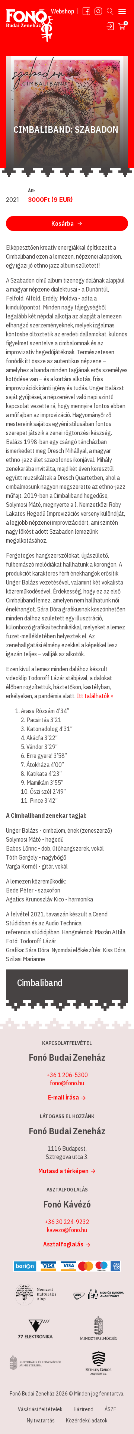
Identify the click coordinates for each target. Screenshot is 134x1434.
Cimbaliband (40, 982)
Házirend (83, 1409)
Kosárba (62, 223)
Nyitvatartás (41, 1420)
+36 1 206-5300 (67, 1075)
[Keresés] (110, 11)
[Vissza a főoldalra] (29, 27)
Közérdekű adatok (87, 1420)
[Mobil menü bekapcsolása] (122, 11)
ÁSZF (110, 1409)
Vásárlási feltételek (40, 1409)
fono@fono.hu (67, 1083)
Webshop (62, 11)
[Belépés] (110, 26)
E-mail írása (63, 1097)
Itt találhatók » (95, 696)
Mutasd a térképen (63, 1171)
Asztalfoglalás (63, 1244)
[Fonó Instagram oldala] (98, 11)
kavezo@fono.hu (67, 1230)
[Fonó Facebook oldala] (86, 11)
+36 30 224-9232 (67, 1221)
